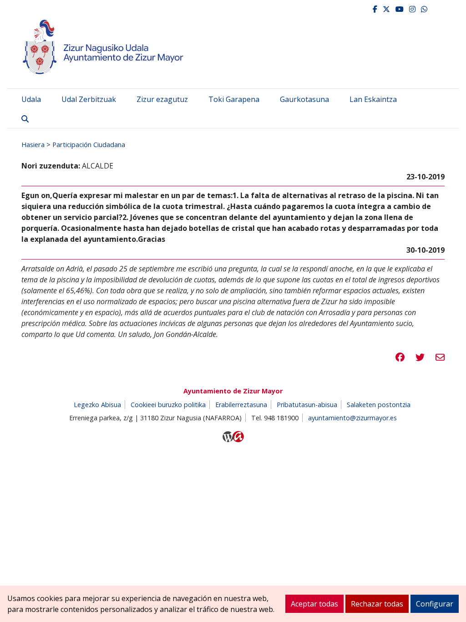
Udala (31, 99)
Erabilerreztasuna (241, 404)
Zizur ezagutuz (162, 99)
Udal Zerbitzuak (88, 99)
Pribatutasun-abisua (307, 404)
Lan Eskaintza (373, 99)
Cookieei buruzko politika (168, 404)
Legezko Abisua (97, 404)
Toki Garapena (233, 99)
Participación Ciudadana (88, 144)
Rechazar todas (377, 604)
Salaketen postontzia (378, 404)
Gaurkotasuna (304, 99)
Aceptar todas (314, 604)
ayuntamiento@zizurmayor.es (352, 417)
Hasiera (33, 144)
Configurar (434, 604)
